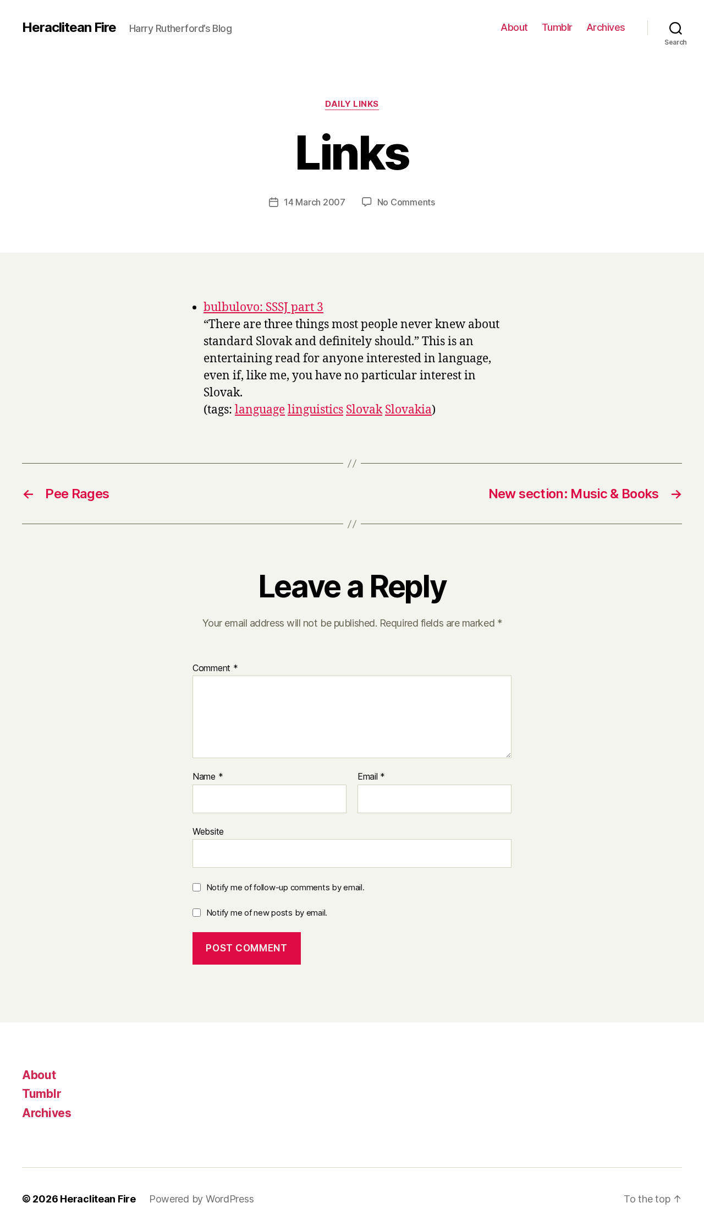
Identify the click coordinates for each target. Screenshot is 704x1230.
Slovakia (408, 409)
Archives (605, 27)
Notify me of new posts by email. (266, 912)
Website (208, 831)
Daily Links (352, 104)
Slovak (364, 409)
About (514, 27)
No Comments (406, 202)
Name (208, 777)
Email (371, 777)
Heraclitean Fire (69, 27)
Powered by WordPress (201, 1199)
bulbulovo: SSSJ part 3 (263, 307)
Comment (215, 668)
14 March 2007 (314, 202)
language (260, 409)
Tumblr (557, 27)
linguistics (315, 409)
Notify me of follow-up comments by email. (285, 887)
